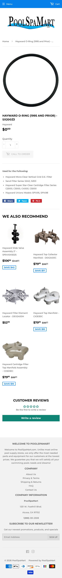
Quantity (7, 138)
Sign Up (53, 537)
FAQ (31, 485)
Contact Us (31, 489)
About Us (31, 474)
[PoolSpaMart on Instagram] (33, 552)
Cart (57, 4)
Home (5, 41)
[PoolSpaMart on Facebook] (27, 552)
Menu (9, 4)
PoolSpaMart (19, 560)
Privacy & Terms (31, 478)
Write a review (31, 418)
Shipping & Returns (31, 482)
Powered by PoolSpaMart (42, 560)
